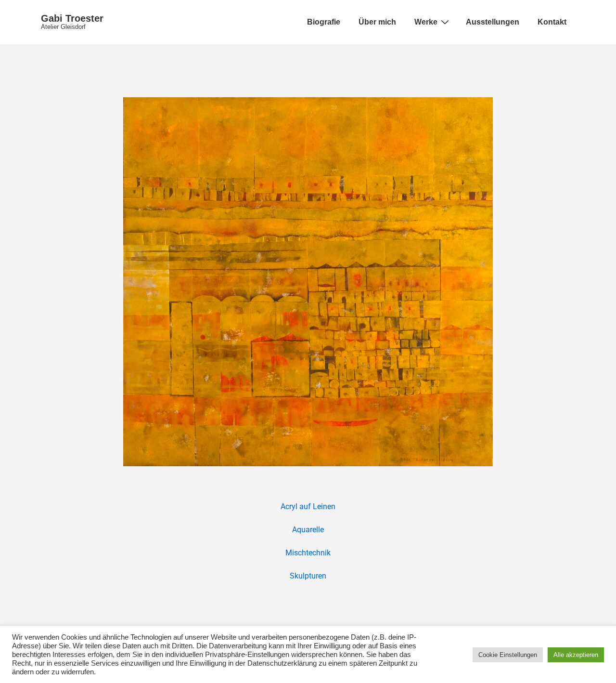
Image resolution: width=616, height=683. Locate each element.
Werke (425, 22)
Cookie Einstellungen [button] (507, 654)
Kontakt (552, 22)
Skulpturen (308, 575)
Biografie (323, 22)
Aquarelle (308, 529)
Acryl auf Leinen (308, 506)
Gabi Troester (72, 18)
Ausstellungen (492, 22)
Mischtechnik (308, 552)
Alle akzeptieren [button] (575, 654)
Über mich (377, 22)
